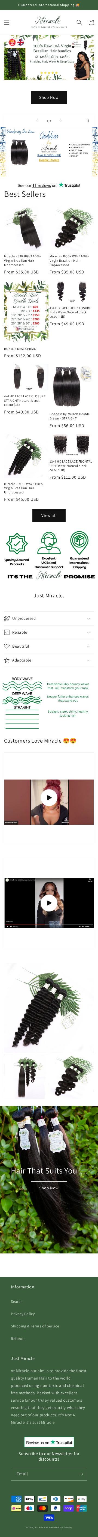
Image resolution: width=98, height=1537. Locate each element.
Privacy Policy (23, 1313)
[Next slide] (61, 121)
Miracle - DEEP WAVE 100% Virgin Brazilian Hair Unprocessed (23, 488)
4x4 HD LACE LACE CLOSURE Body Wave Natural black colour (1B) (70, 312)
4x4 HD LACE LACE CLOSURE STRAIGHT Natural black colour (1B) (24, 400)
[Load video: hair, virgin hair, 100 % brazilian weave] (49, 903)
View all (49, 515)
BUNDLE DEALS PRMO (20, 349)
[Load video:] (49, 798)
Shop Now (49, 1187)
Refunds (18, 1338)
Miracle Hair (42, 1527)
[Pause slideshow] (88, 121)
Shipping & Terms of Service (35, 1326)
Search (17, 1301)
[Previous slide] (37, 121)
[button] (7, 22)
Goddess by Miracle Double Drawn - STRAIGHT (70, 416)
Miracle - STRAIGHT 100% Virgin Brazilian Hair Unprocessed (22, 260)
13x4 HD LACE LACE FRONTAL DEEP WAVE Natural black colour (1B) (71, 465)
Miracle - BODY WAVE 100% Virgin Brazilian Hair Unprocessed (69, 260)
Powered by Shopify (60, 1527)
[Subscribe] (81, 1474)
